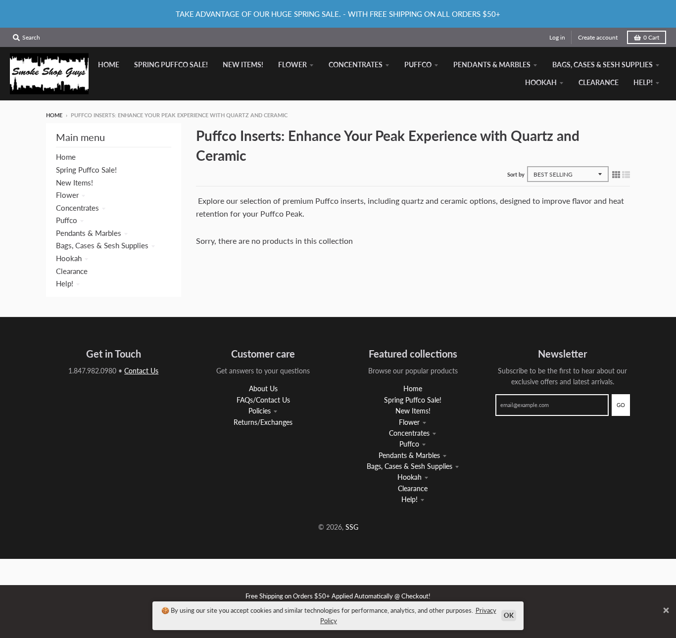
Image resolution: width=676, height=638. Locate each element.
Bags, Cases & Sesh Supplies (102, 245)
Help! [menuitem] (643, 82)
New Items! (74, 182)
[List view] (626, 174)
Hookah (69, 258)
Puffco (66, 220)
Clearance (72, 271)
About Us (263, 388)
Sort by (516, 174)
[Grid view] (616, 174)
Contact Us (141, 370)
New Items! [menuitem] (243, 64)
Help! (64, 283)
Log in (557, 37)
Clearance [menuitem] (599, 82)
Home (54, 115)
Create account (598, 37)
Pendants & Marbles (88, 232)
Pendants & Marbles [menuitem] (492, 64)
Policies (259, 411)
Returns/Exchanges (263, 422)
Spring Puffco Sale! (86, 169)
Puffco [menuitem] (418, 64)
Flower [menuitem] (292, 64)
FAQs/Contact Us (263, 400)
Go (621, 405)
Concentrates (77, 207)
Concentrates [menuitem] (356, 64)
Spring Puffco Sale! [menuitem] (171, 64)
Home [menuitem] (108, 64)
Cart (651, 37)
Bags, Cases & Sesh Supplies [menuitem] (602, 64)
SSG (351, 527)
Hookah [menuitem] (541, 82)
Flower (67, 194)
